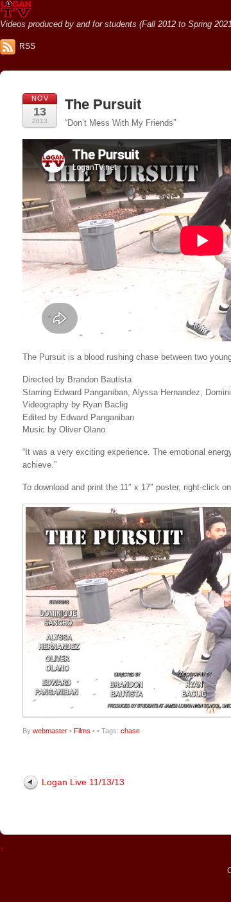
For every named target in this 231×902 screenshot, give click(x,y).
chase (130, 731)
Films (82, 731)
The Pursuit (103, 104)
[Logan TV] (16, 12)
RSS (27, 46)
